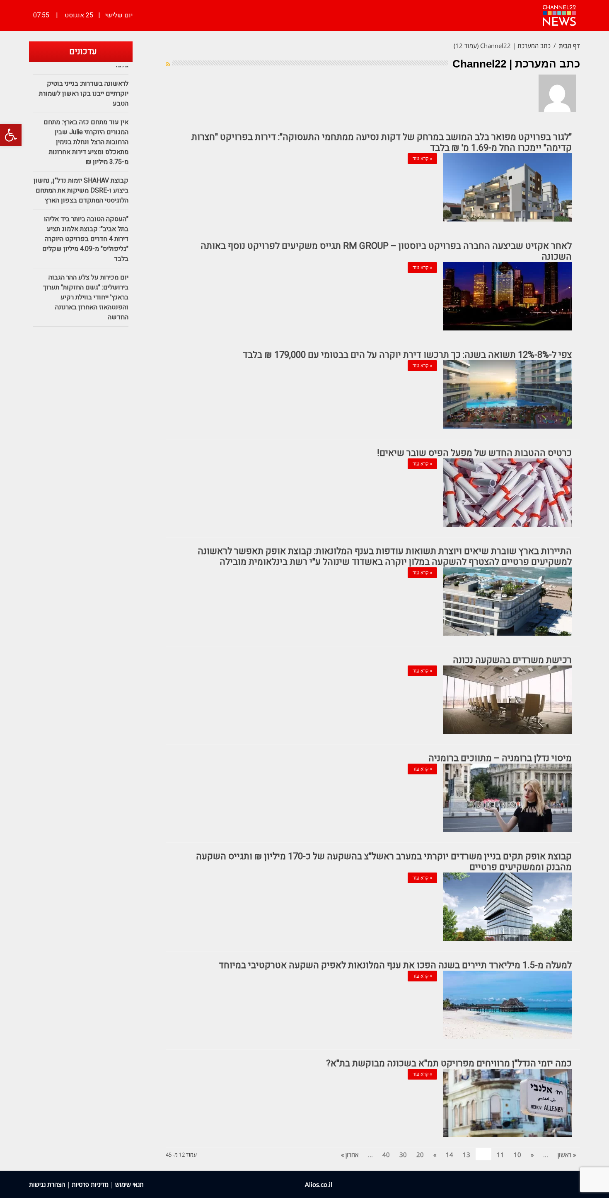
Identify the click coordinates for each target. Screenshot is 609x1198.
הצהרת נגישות (47, 1184)
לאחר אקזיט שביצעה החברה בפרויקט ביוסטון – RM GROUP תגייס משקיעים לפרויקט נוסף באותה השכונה (386, 251)
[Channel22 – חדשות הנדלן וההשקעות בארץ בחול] (559, 14)
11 (500, 1154)
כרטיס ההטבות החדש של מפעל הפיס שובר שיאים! (474, 453)
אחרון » (349, 1154)
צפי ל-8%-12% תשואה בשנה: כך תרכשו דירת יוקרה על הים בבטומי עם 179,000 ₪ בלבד (407, 355)
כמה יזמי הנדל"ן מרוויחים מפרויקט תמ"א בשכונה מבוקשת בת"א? (449, 1063)
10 (517, 1154)
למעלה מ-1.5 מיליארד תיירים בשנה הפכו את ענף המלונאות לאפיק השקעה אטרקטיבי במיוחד (395, 965)
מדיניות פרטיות (90, 1184)
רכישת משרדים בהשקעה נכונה (512, 660)
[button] (11, 135)
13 (466, 1154)
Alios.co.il (318, 1184)
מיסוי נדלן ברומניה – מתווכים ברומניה (500, 758)
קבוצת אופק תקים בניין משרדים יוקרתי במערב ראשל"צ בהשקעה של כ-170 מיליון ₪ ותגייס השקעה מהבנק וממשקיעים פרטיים (384, 862)
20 (420, 1154)
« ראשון (567, 1154)
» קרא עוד (422, 159)
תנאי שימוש (129, 1184)
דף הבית (569, 45)
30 (403, 1154)
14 (449, 1154)
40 (386, 1154)
